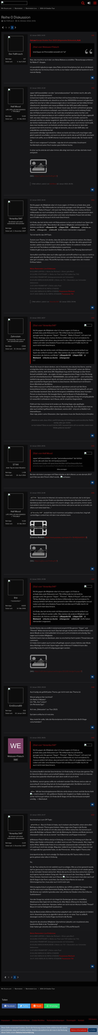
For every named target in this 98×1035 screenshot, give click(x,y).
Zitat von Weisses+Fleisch (46, 47)
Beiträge (8, 59)
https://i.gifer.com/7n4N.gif (44, 176)
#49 (92, 738)
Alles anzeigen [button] (62, 469)
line (33, 791)
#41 (92, 35)
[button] (95, 3)
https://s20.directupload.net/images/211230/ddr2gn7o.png (56, 671)
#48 (92, 687)
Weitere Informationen (79, 1030)
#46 (92, 493)
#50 (92, 815)
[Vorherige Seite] (3, 27)
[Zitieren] (92, 78)
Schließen (92, 1030)
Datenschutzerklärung (25, 1032)
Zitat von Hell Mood (42, 453)
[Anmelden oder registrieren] (89, 3)
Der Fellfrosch (8, 21)
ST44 (34, 498)
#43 (92, 200)
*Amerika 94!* (54, 302)
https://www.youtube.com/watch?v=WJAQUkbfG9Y (64, 537)
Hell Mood (53, 184)
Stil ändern (93, 1019)
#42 (92, 88)
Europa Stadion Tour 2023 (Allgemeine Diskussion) (56, 40)
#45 (92, 446)
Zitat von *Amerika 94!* (44, 325)
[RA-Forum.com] (14, 3)
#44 (92, 318)
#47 (92, 579)
